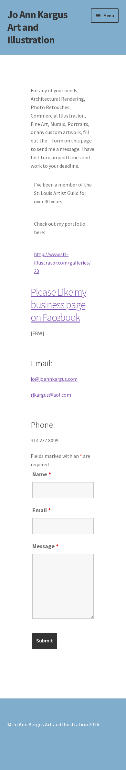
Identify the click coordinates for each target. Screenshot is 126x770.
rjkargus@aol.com (51, 394)
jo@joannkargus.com (54, 379)
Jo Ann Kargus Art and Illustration (37, 27)
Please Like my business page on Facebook (58, 305)
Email (41, 510)
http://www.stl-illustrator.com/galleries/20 (62, 262)
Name (41, 474)
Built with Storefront (31, 733)
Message (45, 546)
